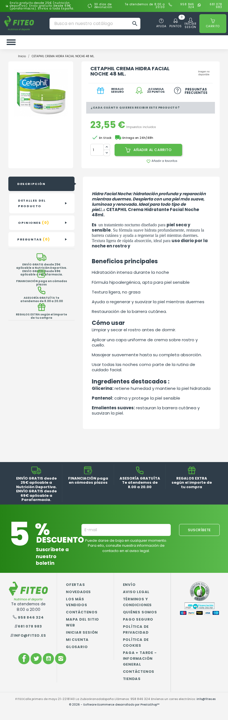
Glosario (77, 646)
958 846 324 (187, 6)
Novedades (78, 591)
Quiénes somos (140, 612)
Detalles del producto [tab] (32, 203)
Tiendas (132, 678)
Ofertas (75, 584)
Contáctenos (82, 612)
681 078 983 (216, 6)
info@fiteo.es (30, 635)
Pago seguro (138, 619)
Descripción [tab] (31, 184)
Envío (129, 584)
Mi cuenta (77, 639)
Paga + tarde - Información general (140, 658)
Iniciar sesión (82, 632)
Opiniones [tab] (33, 222)
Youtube (48, 658)
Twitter (36, 658)
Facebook (23, 658)
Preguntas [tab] (33, 239)
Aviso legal (136, 591)
